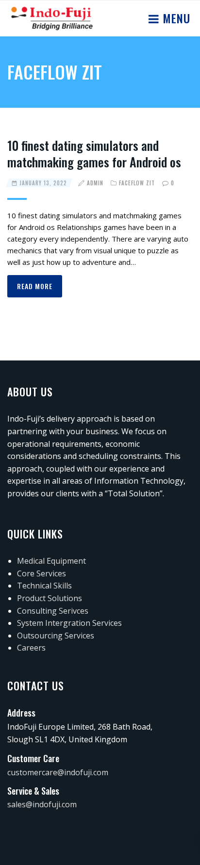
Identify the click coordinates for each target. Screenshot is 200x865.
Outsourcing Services (55, 635)
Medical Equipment (51, 560)
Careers (31, 647)
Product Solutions (49, 598)
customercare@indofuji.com (57, 772)
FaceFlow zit (137, 183)
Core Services (41, 573)
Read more (34, 286)
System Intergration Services (69, 623)
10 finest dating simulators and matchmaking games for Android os (94, 153)
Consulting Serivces (52, 610)
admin (95, 183)
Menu (174, 18)
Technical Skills (44, 585)
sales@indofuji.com (42, 804)
